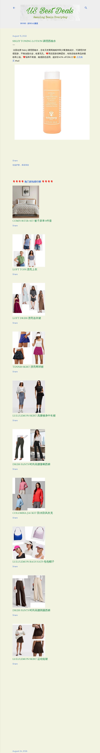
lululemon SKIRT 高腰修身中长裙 (34, 415)
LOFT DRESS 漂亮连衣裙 (26, 318)
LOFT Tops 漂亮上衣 (24, 269)
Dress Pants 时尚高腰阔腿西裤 (31, 610)
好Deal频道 (33, 23)
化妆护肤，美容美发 (20, 165)
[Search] (86, 7)
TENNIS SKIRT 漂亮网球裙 (27, 366)
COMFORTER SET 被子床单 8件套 (32, 220)
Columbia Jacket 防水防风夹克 (32, 513)
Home (23, 23)
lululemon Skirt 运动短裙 (30, 659)
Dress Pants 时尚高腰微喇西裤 (31, 464)
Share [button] (15, 160)
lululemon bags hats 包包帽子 (33, 561)
